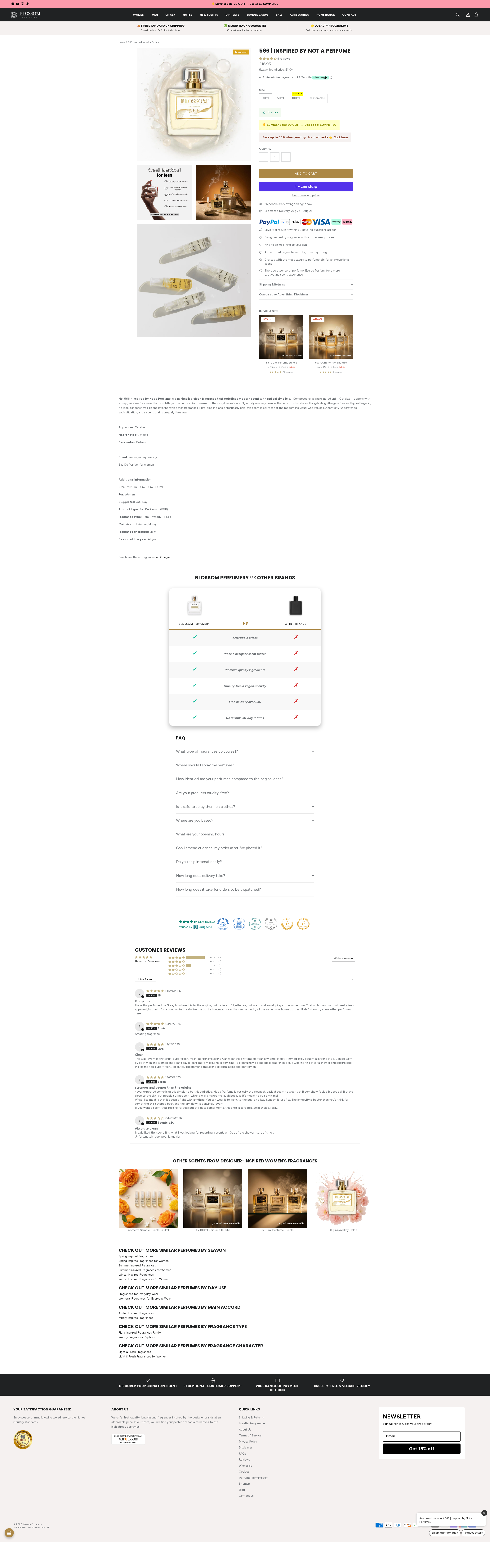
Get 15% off (421, 1448)
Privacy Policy (248, 1441)
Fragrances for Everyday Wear (138, 1294)
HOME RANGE (325, 15)
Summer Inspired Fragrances (137, 1265)
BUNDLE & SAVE (257, 15)
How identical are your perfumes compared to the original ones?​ (229, 779)
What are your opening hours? (201, 834)
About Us (245, 1429)
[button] (268, 58)
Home (122, 42)
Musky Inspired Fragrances (136, 1318)
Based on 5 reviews (148, 961)
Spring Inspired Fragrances (136, 1256)
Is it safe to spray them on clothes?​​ (205, 806)
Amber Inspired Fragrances (136, 1313)
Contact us (246, 1495)
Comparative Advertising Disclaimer (283, 294)
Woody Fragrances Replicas (137, 1337)
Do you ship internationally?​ (199, 861)
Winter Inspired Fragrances (136, 1274)
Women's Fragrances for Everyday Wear (145, 1298)
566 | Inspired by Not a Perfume (144, 42)
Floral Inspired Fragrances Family (140, 1332)
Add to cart (306, 173)
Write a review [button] (343, 958)
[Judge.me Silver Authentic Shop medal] (271, 924)
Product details (473, 1532)
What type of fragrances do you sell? (207, 751)
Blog (242, 1490)
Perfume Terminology (253, 1477)
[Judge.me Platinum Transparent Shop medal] (255, 924)
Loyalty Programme (252, 1423)
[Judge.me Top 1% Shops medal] (287, 924)
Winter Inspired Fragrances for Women (144, 1279)
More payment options (306, 195)
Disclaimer (245, 1447)
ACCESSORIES (299, 15)
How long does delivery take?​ (200, 875)
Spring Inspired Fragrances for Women (144, 1261)
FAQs (242, 1453)
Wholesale (245, 1465)
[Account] (467, 14)
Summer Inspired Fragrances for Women (145, 1270)
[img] (155, 991)
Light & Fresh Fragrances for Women (143, 1356)
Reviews (244, 1459)
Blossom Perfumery (32, 1524)
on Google (163, 557)
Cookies (244, 1471)
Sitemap (244, 1483)
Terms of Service (250, 1435)
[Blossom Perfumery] (25, 15)
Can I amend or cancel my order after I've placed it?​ (219, 848)
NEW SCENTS (209, 15)
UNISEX (170, 15)
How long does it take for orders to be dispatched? (218, 889)
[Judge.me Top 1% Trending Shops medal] (303, 924)
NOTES (187, 15)
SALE (279, 15)
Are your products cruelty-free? (202, 793)
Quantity (265, 148)
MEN (155, 15)
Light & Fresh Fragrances (135, 1352)
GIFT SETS (232, 15)
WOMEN (138, 15)
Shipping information (445, 1532)
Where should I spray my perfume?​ (205, 765)
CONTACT (349, 15)
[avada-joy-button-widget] (9, 1532)
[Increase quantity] (286, 157)
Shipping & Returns (272, 284)
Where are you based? (194, 820)
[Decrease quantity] (263, 157)
